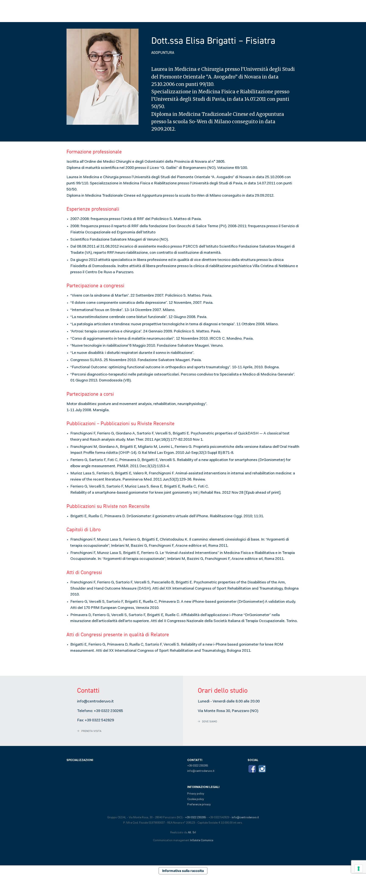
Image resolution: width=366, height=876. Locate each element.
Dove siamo (209, 721)
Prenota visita (91, 731)
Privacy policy (195, 793)
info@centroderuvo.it (95, 702)
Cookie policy (195, 799)
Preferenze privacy (199, 804)
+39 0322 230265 (108, 711)
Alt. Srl (192, 832)
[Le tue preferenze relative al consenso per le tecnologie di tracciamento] (359, 869)
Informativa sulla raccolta (183, 871)
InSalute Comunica (201, 840)
